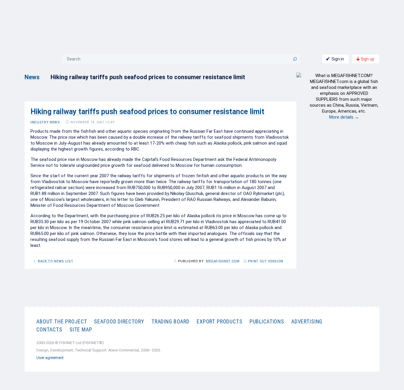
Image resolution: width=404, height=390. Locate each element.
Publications (267, 321)
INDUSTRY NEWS (45, 122)
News (32, 77)
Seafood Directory (119, 321)
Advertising (306, 321)
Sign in (338, 59)
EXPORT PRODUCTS (220, 321)
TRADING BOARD (170, 321)
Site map (81, 329)
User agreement (50, 357)
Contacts (49, 329)
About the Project (61, 321)
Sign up (367, 59)
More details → (344, 117)
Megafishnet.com (223, 261)
